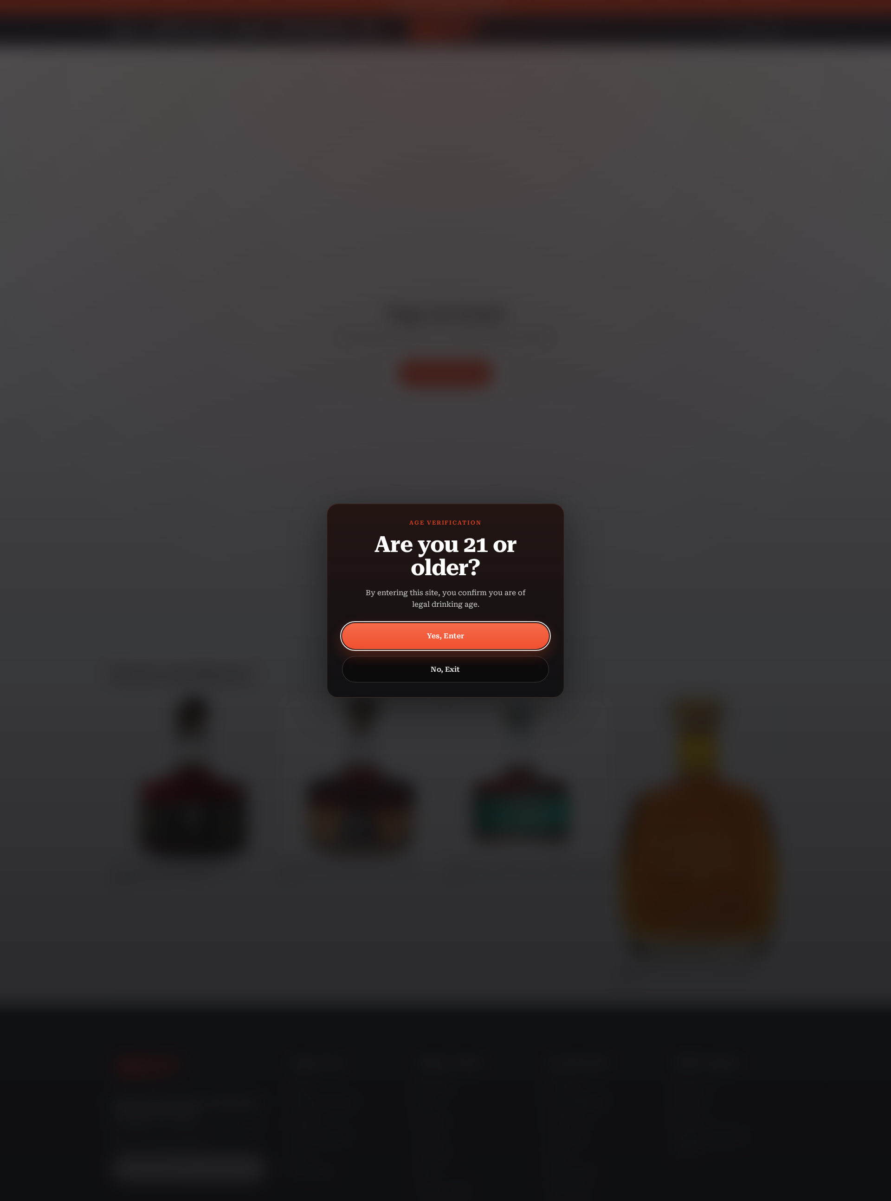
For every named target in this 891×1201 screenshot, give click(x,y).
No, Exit (445, 669)
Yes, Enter (446, 636)
